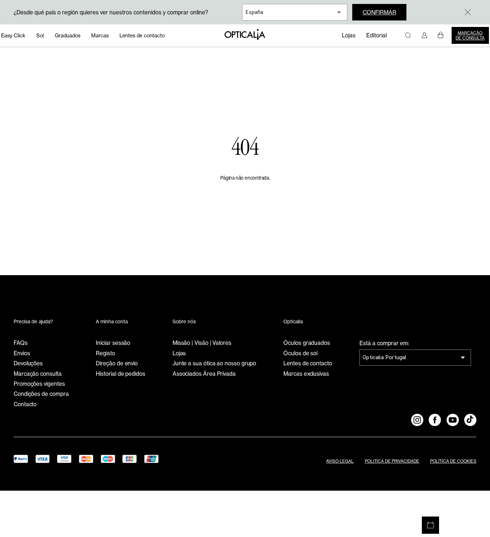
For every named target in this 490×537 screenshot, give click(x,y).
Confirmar (379, 12)
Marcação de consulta (470, 36)
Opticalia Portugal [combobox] (384, 357)
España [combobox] (254, 12)
